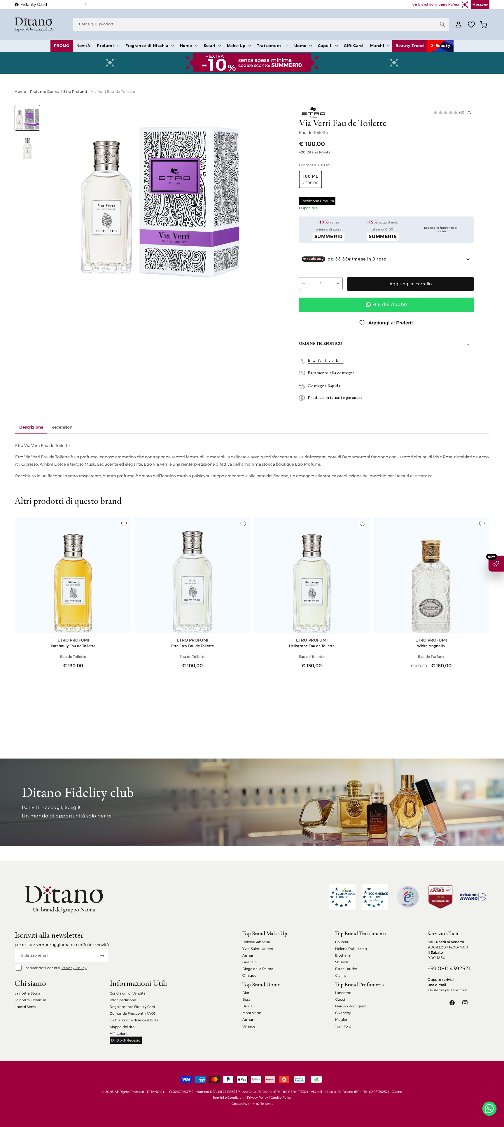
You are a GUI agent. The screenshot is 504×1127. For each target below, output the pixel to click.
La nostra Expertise (30, 1000)
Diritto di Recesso (125, 1040)
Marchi (377, 45)
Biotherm (343, 955)
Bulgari (248, 1006)
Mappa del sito (122, 1027)
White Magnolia (431, 646)
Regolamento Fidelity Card (132, 1006)
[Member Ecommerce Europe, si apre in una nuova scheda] (375, 897)
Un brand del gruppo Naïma (435, 4)
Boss (246, 999)
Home (186, 45)
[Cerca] (442, 24)
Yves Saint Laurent (258, 948)
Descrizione (31, 427)
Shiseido (342, 962)
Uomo (300, 45)
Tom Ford (343, 1026)
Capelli (325, 45)
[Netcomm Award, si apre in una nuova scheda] (440, 897)
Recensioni (62, 427)
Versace (248, 1026)
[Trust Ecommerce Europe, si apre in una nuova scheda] (342, 897)
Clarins (340, 975)
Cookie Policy (281, 1097)
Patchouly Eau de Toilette (73, 646)
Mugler (341, 1019)
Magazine (480, 4)
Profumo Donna (45, 92)
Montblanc (251, 1013)
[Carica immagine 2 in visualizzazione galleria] (27, 146)
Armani (248, 955)
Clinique (249, 975)
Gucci (340, 999)
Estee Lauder (346, 969)
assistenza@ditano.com (448, 990)
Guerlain (249, 962)
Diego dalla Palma (257, 969)
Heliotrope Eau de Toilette (312, 646)
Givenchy (343, 1013)
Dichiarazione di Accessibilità (134, 1020)
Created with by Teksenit (252, 1104)
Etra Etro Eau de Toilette (192, 646)
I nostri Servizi (26, 1006)
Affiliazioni (118, 1033)
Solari (210, 45)
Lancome (343, 992)
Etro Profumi (75, 92)
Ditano (397, 1092)
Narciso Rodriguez (350, 1006)
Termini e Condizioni (228, 1097)
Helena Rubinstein (351, 948)
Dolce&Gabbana (256, 942)
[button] (107, 46)
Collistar (341, 942)
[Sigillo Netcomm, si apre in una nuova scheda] (407, 896)
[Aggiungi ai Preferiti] (124, 524)
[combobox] (261, 24)
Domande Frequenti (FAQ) (132, 1013)
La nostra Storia (27, 993)
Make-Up (236, 45)
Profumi (105, 45)
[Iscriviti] (102, 955)
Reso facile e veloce (325, 361)
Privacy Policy (74, 968)
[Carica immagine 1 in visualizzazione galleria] (27, 118)
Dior (245, 992)
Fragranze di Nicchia (147, 45)
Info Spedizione (123, 1000)
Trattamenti (270, 45)
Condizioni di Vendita (128, 993)
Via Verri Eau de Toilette (113, 92)
